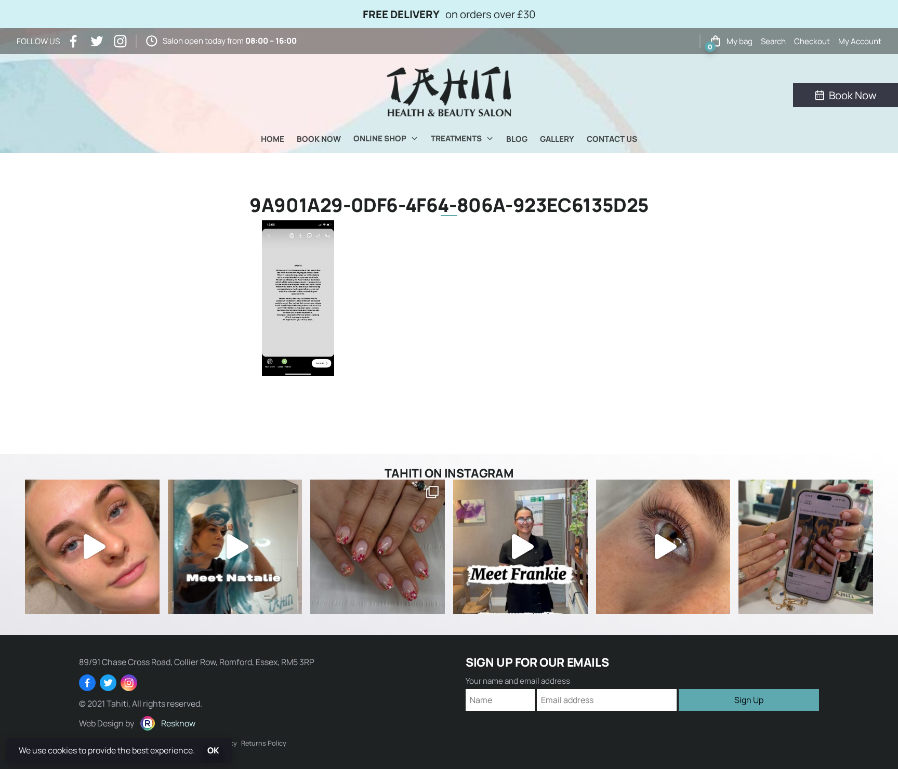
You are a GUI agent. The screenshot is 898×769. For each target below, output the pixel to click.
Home (272, 139)
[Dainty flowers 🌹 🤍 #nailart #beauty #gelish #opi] (377, 547)
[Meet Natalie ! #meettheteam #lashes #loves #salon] (235, 547)
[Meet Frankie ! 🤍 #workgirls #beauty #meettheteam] (520, 547)
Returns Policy (263, 743)
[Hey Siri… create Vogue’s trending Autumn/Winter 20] (805, 547)
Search (773, 41)
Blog (516, 139)
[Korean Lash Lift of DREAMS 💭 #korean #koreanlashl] (663, 547)
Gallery (557, 139)
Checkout (812, 41)
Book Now (319, 139)
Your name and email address (518, 681)
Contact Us (612, 139)
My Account (859, 41)
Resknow (178, 723)
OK (213, 750)
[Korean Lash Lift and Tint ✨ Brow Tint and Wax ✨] (92, 547)
